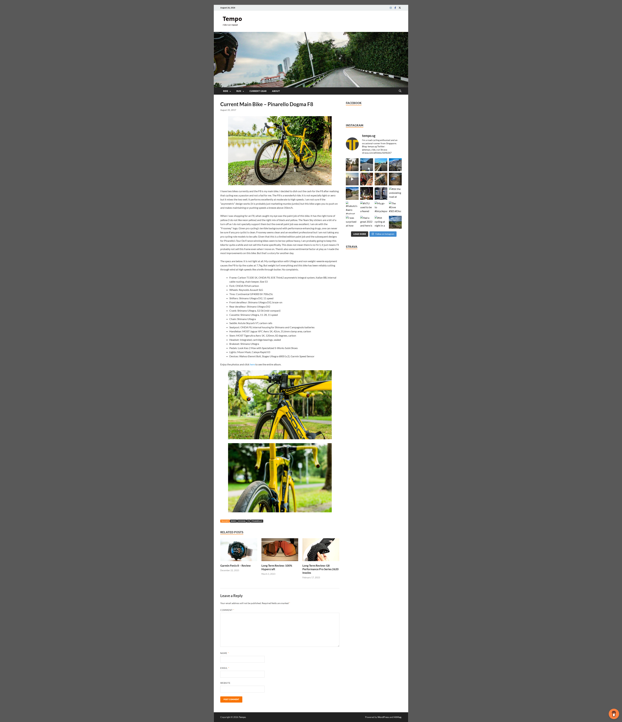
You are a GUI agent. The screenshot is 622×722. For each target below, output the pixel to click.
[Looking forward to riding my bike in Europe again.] (381, 179)
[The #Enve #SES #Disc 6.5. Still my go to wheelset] (395, 207)
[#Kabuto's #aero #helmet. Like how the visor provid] (352, 207)
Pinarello (257, 521)
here (252, 364)
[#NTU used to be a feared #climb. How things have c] (366, 207)
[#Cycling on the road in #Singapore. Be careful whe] (395, 179)
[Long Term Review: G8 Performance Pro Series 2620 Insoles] (320, 550)
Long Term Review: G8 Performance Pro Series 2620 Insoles (320, 569)
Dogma (242, 521)
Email (224, 668)
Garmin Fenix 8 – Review (235, 565)
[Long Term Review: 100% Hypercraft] (279, 550)
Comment (227, 610)
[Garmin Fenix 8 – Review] (238, 550)
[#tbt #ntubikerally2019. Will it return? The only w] (366, 193)
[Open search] (400, 91)
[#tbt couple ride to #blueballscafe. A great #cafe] (366, 179)
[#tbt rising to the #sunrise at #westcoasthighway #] (352, 179)
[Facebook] (395, 8)
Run (238, 91)
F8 (249, 521)
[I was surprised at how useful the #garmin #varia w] (352, 222)
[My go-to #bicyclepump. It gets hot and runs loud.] (381, 207)
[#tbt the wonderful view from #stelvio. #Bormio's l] (395, 164)
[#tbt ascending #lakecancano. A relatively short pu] (366, 164)
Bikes (233, 521)
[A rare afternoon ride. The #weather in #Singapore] (381, 164)
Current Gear (257, 91)
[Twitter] (400, 8)
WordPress (383, 717)
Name (224, 653)
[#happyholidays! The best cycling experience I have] (395, 222)
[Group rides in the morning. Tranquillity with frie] (352, 164)
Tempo (232, 19)
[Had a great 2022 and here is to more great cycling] (366, 222)
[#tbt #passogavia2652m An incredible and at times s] (352, 193)
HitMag (397, 717)
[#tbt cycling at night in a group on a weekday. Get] (381, 222)
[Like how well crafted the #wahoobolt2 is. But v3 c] (381, 193)
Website (225, 683)
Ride (225, 91)
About (276, 91)
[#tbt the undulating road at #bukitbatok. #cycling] (395, 193)
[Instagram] (391, 8)
